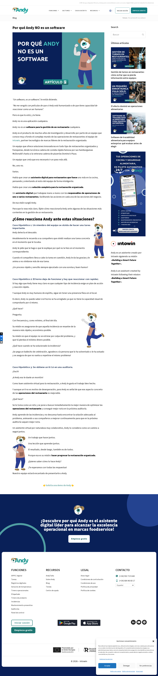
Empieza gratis (23, 630)
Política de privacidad (128, 671)
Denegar (126, 666)
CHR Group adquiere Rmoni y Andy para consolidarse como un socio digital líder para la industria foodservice (107, 3)
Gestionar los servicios (105, 659)
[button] (153, 641)
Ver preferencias (145, 666)
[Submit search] (143, 34)
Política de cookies (115, 671)
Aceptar (107, 666)
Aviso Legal (139, 671)
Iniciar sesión (22, 622)
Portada (125, 18)
